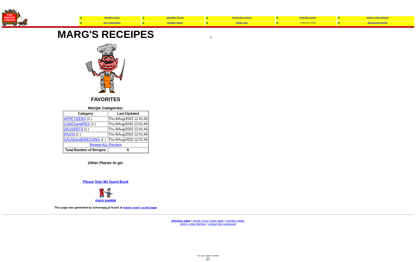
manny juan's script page (140, 207)
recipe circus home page (208, 220)
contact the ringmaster (222, 224)
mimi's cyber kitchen (193, 224)
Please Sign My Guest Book (105, 182)
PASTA (69, 134)
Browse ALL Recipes (106, 145)
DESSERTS (73, 129)
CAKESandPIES (77, 124)
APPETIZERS (75, 119)
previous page (180, 220)
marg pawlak (105, 200)
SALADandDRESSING (82, 139)
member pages (235, 220)
